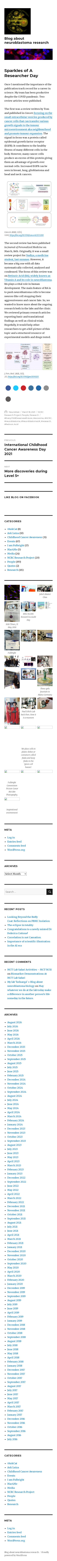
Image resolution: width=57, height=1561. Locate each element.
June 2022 (13, 1185)
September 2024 (16, 1091)
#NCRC (48, 418)
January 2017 (14, 1414)
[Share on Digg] (38, 389)
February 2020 (15, 1279)
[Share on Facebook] (8, 389)
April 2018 (13, 1357)
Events (11, 541)
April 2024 (13, 1112)
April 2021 (13, 1234)
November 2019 (16, 1292)
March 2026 (14, 1042)
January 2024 (15, 1124)
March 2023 (14, 1165)
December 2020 (16, 1251)
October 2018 (14, 1333)
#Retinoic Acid (11, 424)
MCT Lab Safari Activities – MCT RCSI (29, 969)
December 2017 (16, 1369)
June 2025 (12, 1071)
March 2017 (14, 1406)
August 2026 (14, 1022)
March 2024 (14, 1116)
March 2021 (14, 1239)
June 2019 (12, 1308)
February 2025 (15, 1075)
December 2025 (16, 1046)
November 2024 (16, 1083)
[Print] (8, 400)
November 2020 (16, 1255)
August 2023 (14, 1144)
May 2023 (12, 1157)
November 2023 (16, 1132)
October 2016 (14, 1427)
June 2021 (12, 1230)
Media (11, 553)
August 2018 (14, 1341)
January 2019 (14, 1320)
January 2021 (14, 1247)
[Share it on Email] (46, 389)
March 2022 (14, 1198)
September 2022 (16, 1181)
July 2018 (12, 1345)
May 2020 (13, 1267)
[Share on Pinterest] (23, 389)
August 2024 (14, 1095)
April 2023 (13, 1161)
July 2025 (12, 1067)
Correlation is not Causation (24, 937)
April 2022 (13, 1194)
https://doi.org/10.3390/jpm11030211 (23, 376)
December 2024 (16, 1079)
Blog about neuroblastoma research (26, 40)
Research (34, 415)
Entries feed (14, 841)
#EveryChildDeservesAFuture (18, 418)
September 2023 (16, 1140)
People (25, 415)
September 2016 (16, 1431)
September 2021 (16, 1218)
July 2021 (12, 1226)
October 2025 (15, 1055)
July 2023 (12, 1149)
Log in (11, 837)
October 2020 (15, 1259)
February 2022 (15, 1202)
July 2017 (12, 1390)
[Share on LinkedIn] (31, 389)
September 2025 (16, 1059)
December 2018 (16, 1324)
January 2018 (14, 1365)
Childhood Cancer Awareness (24, 537)
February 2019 (15, 1316)
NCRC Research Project (20, 557)
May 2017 (12, 1398)
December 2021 (16, 1206)
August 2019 (14, 1300)
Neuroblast (14, 412)
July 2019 (12, 1304)
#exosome (38, 418)
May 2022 (12, 1189)
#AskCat (12, 529)
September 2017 (16, 1382)
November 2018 (16, 1328)
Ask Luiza (13, 533)
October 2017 (14, 1377)
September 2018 (16, 1337)
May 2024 (13, 1108)
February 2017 (15, 1410)
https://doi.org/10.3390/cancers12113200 (27, 235)
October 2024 (15, 1087)
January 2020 (15, 1283)
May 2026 (13, 1034)
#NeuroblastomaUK (30, 421)
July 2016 (12, 1439)
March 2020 (14, 1275)
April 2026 (13, 1038)
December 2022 (16, 1177)
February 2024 (15, 1120)
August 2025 (14, 1063)
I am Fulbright (15, 545)
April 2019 (13, 1312)
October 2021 (14, 1214)
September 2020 (16, 1263)
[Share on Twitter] (15, 389)
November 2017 (16, 1373)
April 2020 (13, 1271)
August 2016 (14, 1435)
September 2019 (16, 1296)
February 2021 (15, 1243)
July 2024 (12, 1100)
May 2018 (12, 1353)
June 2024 (13, 1104)
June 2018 (12, 1349)
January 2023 (14, 1173)
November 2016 (16, 1422)
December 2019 (16, 1288)
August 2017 (14, 1386)
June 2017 (12, 1394)
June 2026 (13, 1030)
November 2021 (16, 1210)
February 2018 (15, 1361)
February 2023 (15, 1169)
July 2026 (12, 1026)
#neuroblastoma (12, 421)
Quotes (11, 565)
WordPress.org (16, 849)
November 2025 (16, 1050)
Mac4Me (12, 549)
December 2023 (16, 1128)
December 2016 (16, 1418)
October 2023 (15, 1136)
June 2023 (12, 1153)
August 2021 (14, 1222)
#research (46, 421)
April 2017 (13, 1402)
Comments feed (16, 845)
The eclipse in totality (20, 925)
